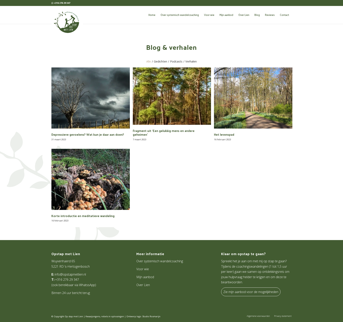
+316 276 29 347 (67, 279)
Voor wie (142, 269)
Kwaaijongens (93, 316)
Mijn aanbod (145, 277)
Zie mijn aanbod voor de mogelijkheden (250, 292)
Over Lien (143, 285)
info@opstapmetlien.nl (70, 274)
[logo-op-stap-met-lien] (66, 21)
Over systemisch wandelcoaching (159, 261)
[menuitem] (152, 15)
